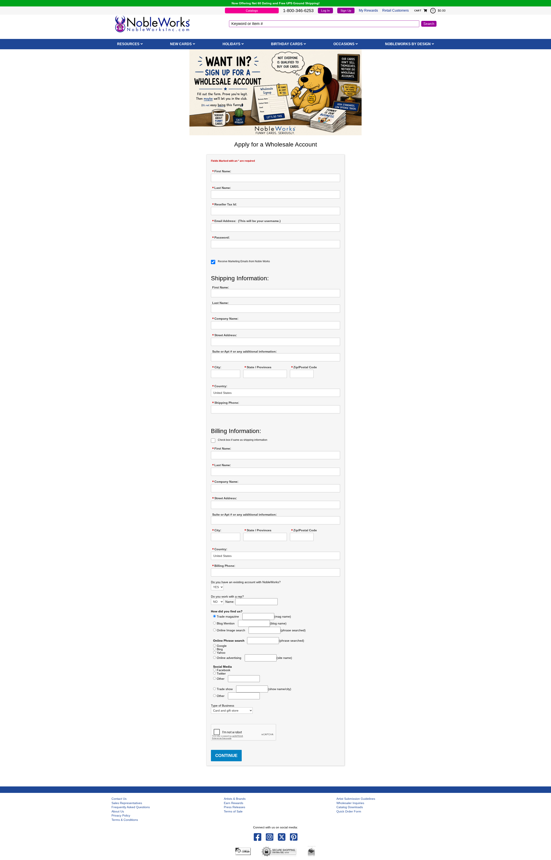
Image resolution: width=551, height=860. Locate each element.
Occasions (343, 44)
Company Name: (225, 319)
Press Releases (234, 807)
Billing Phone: (223, 566)
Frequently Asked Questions (130, 807)
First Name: (221, 171)
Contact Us (119, 798)
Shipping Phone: (225, 403)
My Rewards (368, 10)
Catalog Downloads (349, 807)
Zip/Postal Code (304, 367)
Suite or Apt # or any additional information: (244, 351)
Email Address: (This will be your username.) (246, 221)
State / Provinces (258, 367)
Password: (221, 238)
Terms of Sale (233, 811)
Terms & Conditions (124, 819)
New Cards (181, 44)
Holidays (231, 44)
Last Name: (221, 188)
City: (216, 367)
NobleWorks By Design (408, 44)
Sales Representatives (126, 803)
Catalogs (252, 10)
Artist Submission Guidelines (355, 798)
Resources (128, 44)
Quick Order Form (348, 811)
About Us (117, 811)
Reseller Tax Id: (224, 204)
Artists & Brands (235, 798)
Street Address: (224, 335)
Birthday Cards (287, 44)
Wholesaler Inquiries (350, 803)
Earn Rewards (233, 803)
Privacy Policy (120, 815)
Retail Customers (395, 10)
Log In (325, 10)
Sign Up (346, 10)
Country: (219, 386)
